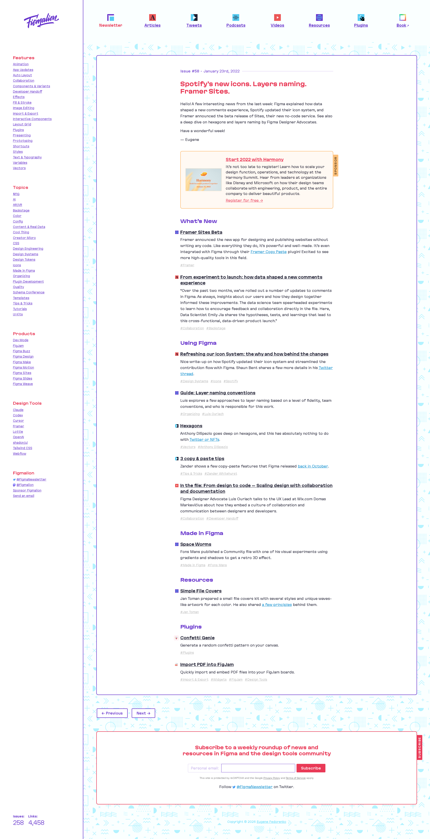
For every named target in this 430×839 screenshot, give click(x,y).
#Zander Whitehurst (220, 473)
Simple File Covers (201, 590)
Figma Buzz (21, 351)
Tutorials (20, 309)
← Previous (112, 713)
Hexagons (191, 425)
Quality (18, 287)
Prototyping (22, 140)
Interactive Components (32, 119)
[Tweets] (176, 426)
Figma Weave (23, 384)
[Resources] (176, 232)
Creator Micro (24, 238)
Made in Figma (24, 270)
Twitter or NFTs (204, 439)
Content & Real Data (29, 227)
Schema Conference (29, 292)
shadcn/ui (20, 442)
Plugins (18, 130)
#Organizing (190, 414)
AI (14, 199)
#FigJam (236, 679)
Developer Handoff (27, 91)
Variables (20, 162)
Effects (19, 97)
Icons (17, 265)
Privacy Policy (271, 778)
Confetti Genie (197, 637)
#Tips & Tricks (191, 473)
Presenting (22, 135)
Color (17, 216)
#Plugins (187, 652)
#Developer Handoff (222, 518)
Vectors (19, 168)
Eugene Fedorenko (271, 822)
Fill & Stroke (22, 102)
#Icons (216, 381)
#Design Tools (256, 679)
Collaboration (23, 80)
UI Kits (18, 314)
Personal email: (205, 768)
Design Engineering (28, 248)
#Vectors (188, 447)
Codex (18, 415)
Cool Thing (21, 232)
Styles (18, 151)
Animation (21, 64)
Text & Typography (27, 157)
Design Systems (25, 254)
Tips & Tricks (22, 303)
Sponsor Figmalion (27, 490)
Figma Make (22, 362)
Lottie (18, 431)
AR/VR (17, 205)
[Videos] (176, 485)
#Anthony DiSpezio (213, 447)
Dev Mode (20, 340)
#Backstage (216, 328)
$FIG (16, 194)
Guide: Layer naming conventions (218, 392)
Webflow (19, 453)
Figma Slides (22, 378)
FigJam (18, 345)
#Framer (187, 265)
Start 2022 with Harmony (255, 159)
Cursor (18, 420)
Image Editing (23, 108)
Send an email (23, 496)
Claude (18, 410)
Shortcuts (21, 146)
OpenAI (18, 437)
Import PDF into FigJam (207, 664)
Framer (18, 426)
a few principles (277, 605)
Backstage (21, 210)
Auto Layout (22, 75)
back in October (313, 466)
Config (18, 221)
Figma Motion (23, 367)
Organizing (21, 276)
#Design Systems (194, 381)
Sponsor (335, 166)
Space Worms (195, 544)
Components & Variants (31, 86)
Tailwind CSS (22, 448)
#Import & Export (194, 679)
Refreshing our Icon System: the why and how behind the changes (254, 354)
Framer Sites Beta (201, 232)
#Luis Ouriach (213, 414)
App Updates (23, 70)
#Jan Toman (189, 612)
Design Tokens (24, 259)
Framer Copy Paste (269, 252)
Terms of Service (296, 778)
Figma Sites (22, 373)
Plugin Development (28, 281)
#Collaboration (192, 328)
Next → (143, 713)
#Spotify (231, 381)
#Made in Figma (192, 565)
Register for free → (244, 200)
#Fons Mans (217, 565)
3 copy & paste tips (202, 458)
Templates (21, 298)
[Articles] (176, 277)
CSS (16, 243)
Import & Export (25, 113)
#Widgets (219, 679)
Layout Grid (22, 124)
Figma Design (23, 356)
